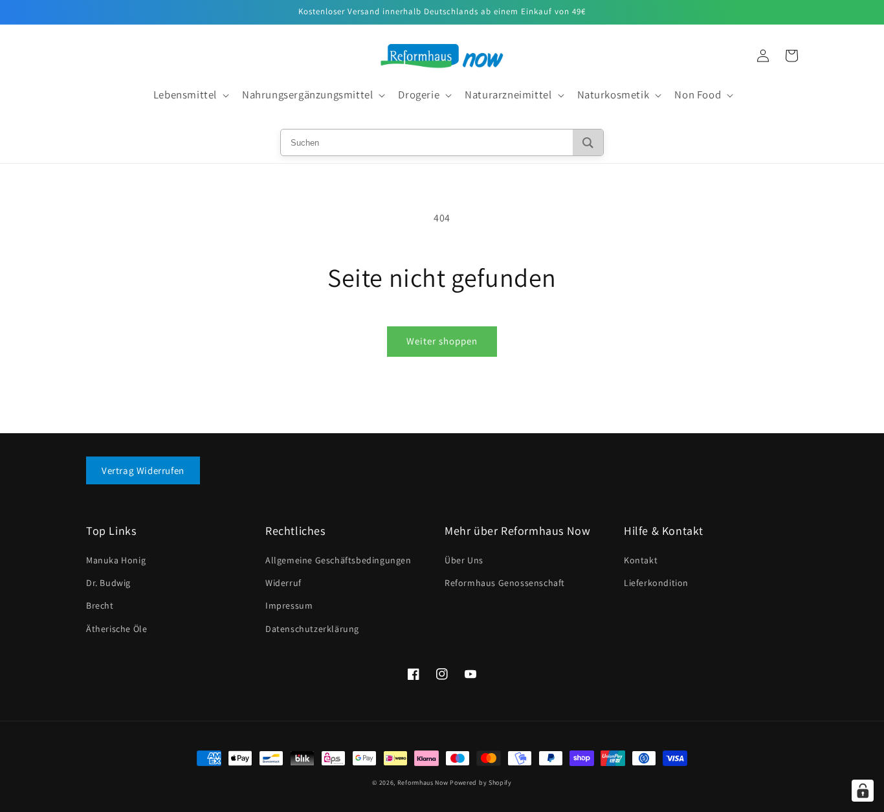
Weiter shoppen (442, 341)
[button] (190, 95)
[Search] (588, 142)
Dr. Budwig (108, 583)
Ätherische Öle (116, 629)
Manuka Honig (116, 560)
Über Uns (464, 560)
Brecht (100, 605)
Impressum (289, 605)
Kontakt (640, 560)
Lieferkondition (656, 583)
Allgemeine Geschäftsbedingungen (338, 560)
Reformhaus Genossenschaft (505, 583)
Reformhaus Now (422, 782)
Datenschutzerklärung (312, 629)
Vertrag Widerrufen (143, 470)
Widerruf (283, 583)
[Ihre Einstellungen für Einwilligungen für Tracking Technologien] (863, 791)
